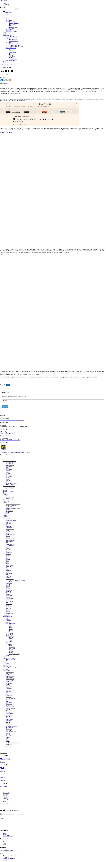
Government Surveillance (9, 499)
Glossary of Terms (13, 41)
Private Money (9, 719)
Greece (8, 551)
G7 (7, 694)
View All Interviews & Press (16, 46)
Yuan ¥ (11, 633)
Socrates (8, 661)
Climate (8, 684)
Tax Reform (12, 56)
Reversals (8, 498)
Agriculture (9, 618)
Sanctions (8, 723)
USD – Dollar (12, 52)
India (7, 555)
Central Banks (9, 680)
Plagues (5, 656)
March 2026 (6, 800)
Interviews (8, 42)
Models (8, 38)
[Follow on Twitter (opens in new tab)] (3, 7)
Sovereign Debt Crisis (11, 726)
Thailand (8, 606)
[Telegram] (6, 80)
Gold (10, 49)
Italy (7, 562)
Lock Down (9, 566)
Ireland (8, 559)
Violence (8, 737)
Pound (10, 629)
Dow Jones (12, 647)
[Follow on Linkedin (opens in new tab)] (0, 7)
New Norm (9, 712)
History (11, 55)
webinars (5, 669)
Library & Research (11, 48)
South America (10, 598)
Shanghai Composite (14, 654)
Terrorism (8, 730)
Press (7, 717)
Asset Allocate (9, 463)
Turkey (8, 609)
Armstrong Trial (10, 487)
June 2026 (5, 795)
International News (11, 21)
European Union (13, 27)
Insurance (8, 556)
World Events (6, 670)
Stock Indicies (9, 644)
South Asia (9, 599)
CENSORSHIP (10, 679)
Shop (4, 34)
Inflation (8, 470)
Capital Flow (9, 677)
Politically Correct (10, 475)
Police (7, 587)
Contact (5, 843)
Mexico (8, 572)
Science (8, 597)
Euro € (11, 627)
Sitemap (5, 860)
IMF (7, 701)
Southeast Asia (9, 601)
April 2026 (5, 798)
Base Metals (12, 637)
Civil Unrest (9, 681)
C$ (10, 626)
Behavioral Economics (8, 491)
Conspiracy (9, 686)
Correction (8, 687)
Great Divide (6, 501)
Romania (8, 591)
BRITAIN (8, 523)
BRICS (8, 674)
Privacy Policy (6, 857)
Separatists (8, 724)
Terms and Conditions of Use (10, 856)
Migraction (9, 574)
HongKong (9, 552)
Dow (10, 53)
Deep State (9, 466)
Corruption (9, 688)
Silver (10, 641)
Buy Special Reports (11, 60)
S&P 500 (11, 652)
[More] (9, 80)
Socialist (8, 477)
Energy (8, 622)
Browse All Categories (11, 31)
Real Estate (9, 642)
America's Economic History (13, 504)
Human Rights (9, 699)
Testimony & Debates (14, 45)
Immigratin (9, 702)
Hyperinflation (9, 511)
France (8, 547)
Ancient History (10, 506)
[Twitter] (4, 80)
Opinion (8, 473)
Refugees (11, 545)
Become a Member (4, 850)
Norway (8, 584)
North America (10, 579)
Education (8, 691)
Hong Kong (6, 513)
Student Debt (9, 727)
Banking (5, 490)
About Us (5, 3)
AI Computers (9, 462)
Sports (7, 479)
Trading (8, 480)
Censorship (9, 527)
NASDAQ (12, 648)
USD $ (11, 630)
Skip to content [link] (3, 0)
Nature (8, 577)
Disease (8, 536)
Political (11, 57)
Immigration (6, 516)
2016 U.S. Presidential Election (17, 580)
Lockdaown (9, 568)
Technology (9, 655)
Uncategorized (6, 665)
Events (4, 32)
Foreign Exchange (10, 623)
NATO (8, 709)
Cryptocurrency (10, 690)
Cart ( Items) (8, 12)
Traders (8, 733)
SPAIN (8, 602)
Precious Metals (10, 636)
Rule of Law (9, 593)
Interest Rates (9, 634)
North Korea (9, 583)
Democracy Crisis (10, 534)
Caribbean (8, 526)
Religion (8, 722)
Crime (7, 533)
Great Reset (9, 549)
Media (7, 569)
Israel (7, 561)
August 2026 (6, 793)
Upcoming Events (7, 666)
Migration (8, 576)
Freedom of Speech (11, 692)
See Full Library (13, 59)
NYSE (11, 651)
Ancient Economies (11, 505)
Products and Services (8, 658)
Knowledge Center (7, 35)
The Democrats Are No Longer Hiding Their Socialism (13, 426)
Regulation (9, 476)
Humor (5, 515)
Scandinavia (9, 595)
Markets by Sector (7, 616)
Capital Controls (10, 676)
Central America (10, 529)
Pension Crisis (9, 713)
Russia (7, 594)
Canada (8, 524)
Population (8, 716)
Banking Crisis (10, 672)
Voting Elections (10, 484)
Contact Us (6, 4)
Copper (11, 638)
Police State (9, 715)
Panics (7, 512)
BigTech (8, 522)
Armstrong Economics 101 (9, 461)
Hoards (8, 509)
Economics (9, 20)
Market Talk (9, 30)
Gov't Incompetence (11, 698)
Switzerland (9, 604)
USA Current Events (14, 581)
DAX (10, 645)
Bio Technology (10, 673)
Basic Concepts (13, 39)
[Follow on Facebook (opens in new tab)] (1, 7)
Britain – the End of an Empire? (8, 433)
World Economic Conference (13, 667)
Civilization (9, 683)
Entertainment (12, 24)
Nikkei (11, 649)
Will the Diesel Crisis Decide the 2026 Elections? (12, 420)
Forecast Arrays (10, 497)
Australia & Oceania (11, 520)
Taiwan (8, 605)
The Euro (11, 50)
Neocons (8, 711)
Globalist (8, 697)
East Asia (8, 537)
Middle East (9, 573)
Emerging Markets (13, 23)
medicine (8, 570)
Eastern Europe (10, 538)
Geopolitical (9, 695)
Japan (7, 563)
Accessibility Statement (9, 858)
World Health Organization (12, 742)
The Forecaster (10, 488)
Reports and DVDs (11, 659)
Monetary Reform (10, 708)
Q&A (4, 662)
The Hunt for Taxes (11, 731)
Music (7, 472)
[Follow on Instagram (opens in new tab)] (4, 7)
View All (5, 801)
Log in (11, 850)
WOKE (8, 741)
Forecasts (5, 494)
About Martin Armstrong (12, 36)
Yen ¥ (10, 631)
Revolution (9, 590)
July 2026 (5, 794)
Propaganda (9, 720)
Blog (4, 17)
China (7, 530)
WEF (7, 740)
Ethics (10, 25)
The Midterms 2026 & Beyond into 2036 (10, 440)
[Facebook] (1, 80)
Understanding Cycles (11, 483)
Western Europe (10, 613)
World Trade (9, 744)
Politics (8, 18)
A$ (10, 624)
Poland (8, 586)
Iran (7, 558)
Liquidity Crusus (10, 706)
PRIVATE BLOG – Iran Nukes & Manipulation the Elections (15, 452)
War (7, 738)
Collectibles (9, 531)
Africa (7, 519)
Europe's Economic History (13, 508)
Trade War (8, 608)
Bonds (7, 619)
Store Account (9, 64)
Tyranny (8, 734)
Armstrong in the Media (9, 486)
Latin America (9, 565)
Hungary (8, 554)
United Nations (10, 736)
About (4, 61)
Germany (11, 28)
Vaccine (8, 612)
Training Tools (9, 481)
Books (4, 493)
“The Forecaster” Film (14, 43)
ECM (7, 468)
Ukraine (8, 611)
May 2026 (5, 797)
